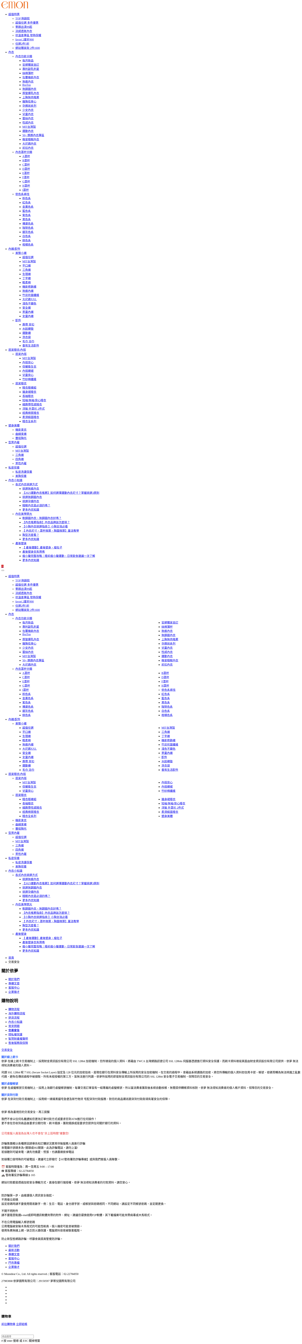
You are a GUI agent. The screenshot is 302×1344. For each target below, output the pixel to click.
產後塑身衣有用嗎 (33, 551)
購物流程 (14, 1009)
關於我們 (14, 979)
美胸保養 (21, 476)
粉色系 (26, 198)
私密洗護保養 (23, 471)
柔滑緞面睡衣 (30, 417)
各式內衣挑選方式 (26, 484)
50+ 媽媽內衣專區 (33, 135)
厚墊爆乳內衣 (30, 93)
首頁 (11, 957)
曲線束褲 (21, 433)
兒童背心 (28, 375)
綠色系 (26, 240)
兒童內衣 (28, 114)
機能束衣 (21, 429)
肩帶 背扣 (28, 324)
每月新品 (28, 60)
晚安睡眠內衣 (30, 139)
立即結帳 (21, 1324)
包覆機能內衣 (30, 77)
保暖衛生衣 (29, 366)
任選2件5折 (22, 43)
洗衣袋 (26, 337)
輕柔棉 (26, 282)
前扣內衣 (28, 147)
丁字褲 (26, 278)
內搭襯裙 (28, 370)
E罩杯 (26, 173)
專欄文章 (14, 983)
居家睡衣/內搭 (17, 349)
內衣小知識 (15, 480)
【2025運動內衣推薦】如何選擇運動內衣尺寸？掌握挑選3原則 (60, 492)
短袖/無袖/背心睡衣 (34, 400)
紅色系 (26, 202)
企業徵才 (14, 991)
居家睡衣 (21, 383)
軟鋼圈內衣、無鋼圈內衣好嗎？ (42, 518)
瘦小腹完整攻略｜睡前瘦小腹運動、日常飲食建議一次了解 (58, 555)
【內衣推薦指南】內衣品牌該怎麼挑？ (46, 522)
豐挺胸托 (21, 438)
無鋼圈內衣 (29, 88)
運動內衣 (28, 131)
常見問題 (14, 1026)
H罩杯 (26, 185)
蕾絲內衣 (28, 118)
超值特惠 (14, 14)
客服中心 (14, 987)
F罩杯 (26, 177)
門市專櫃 (14, 1262)
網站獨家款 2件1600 (27, 47)
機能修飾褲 (29, 286)
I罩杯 (25, 189)
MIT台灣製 (29, 126)
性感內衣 (28, 122)
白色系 (26, 236)
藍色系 (26, 210)
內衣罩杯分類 (23, 152)
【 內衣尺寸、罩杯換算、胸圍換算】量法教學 (50, 530)
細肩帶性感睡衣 (32, 404)
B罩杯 (26, 160)
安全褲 (26, 307)
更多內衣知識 (30, 509)
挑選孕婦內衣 (30, 501)
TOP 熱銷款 (22, 18)
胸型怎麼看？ (30, 534)
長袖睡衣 (28, 396)
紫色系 (26, 215)
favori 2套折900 (24, 39)
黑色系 (26, 219)
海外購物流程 (16, 1013)
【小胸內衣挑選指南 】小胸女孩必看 (45, 526)
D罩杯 (26, 168)
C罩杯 (26, 164)
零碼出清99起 (23, 26)
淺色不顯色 (29, 303)
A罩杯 (26, 156)
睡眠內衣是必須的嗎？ (36, 505)
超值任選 (28, 257)
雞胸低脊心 (29, 101)
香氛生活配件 (30, 345)
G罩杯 (26, 181)
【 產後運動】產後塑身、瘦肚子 (42, 547)
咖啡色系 (28, 227)
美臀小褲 (21, 253)
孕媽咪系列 (29, 105)
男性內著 (21, 463)
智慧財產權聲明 (18, 1038)
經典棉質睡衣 (30, 412)
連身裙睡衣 (29, 391)
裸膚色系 (28, 223)
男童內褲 (28, 311)
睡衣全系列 (29, 421)
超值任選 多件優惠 (26, 22)
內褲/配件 (14, 248)
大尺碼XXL (29, 299)
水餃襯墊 (28, 328)
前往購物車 (8, 1324)
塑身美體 (14, 425)
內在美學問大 (23, 513)
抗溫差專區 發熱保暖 (28, 35)
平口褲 (26, 265)
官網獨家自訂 (30, 64)
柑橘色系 (28, 244)
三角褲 (26, 269)
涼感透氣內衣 (23, 31)
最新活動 (14, 1250)
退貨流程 (14, 1017)
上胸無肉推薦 (30, 97)
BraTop (26, 84)
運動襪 (26, 332)
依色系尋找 (22, 194)
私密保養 (14, 467)
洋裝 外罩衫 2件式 (33, 408)
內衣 (11, 52)
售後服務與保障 (18, 1042)
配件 (18, 320)
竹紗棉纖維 (29, 379)
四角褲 (19, 459)
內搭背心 (28, 362)
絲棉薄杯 (28, 73)
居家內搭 (21, 354)
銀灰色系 (28, 232)
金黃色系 (28, 206)
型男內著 (14, 442)
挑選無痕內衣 (30, 488)
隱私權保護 (15, 1034)
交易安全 (14, 1030)
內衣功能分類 (23, 56)
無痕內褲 (28, 290)
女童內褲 (28, 316)
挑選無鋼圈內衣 (32, 497)
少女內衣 (28, 110)
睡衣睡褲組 (29, 387)
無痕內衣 (28, 81)
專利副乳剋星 (30, 68)
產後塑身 (21, 543)
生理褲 (26, 274)
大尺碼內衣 (29, 143)
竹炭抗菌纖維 (30, 295)
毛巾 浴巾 (28, 341)
